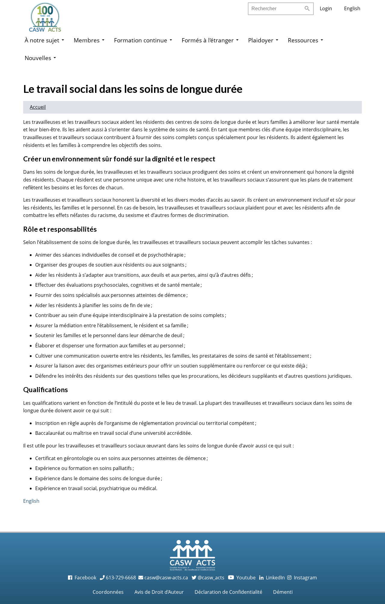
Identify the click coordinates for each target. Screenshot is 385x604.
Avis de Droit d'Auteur (159, 592)
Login (326, 8)
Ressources (303, 40)
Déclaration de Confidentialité (228, 592)
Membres (87, 40)
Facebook (84, 577)
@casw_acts (210, 577)
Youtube (242, 577)
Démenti (283, 592)
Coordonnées (108, 592)
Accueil (38, 107)
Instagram (304, 577)
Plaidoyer (260, 40)
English (352, 8)
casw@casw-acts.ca (166, 577)
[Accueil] (51, 15)
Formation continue (140, 40)
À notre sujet (42, 40)
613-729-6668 (120, 577)
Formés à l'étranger (208, 40)
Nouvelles (38, 58)
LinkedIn (274, 577)
